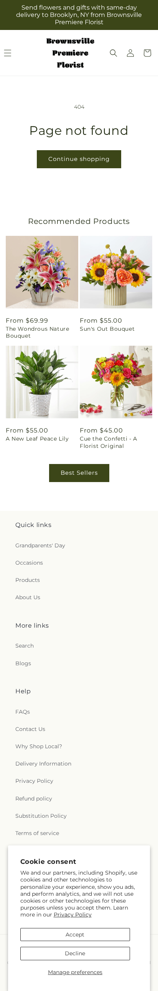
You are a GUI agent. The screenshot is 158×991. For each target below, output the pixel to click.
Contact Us (30, 729)
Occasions (29, 562)
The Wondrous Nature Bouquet (37, 332)
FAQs (22, 711)
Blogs (23, 663)
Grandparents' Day (40, 545)
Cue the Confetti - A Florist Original (108, 442)
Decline (75, 953)
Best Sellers (79, 472)
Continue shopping (79, 158)
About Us (27, 597)
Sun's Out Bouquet (107, 328)
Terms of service (37, 833)
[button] (113, 53)
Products (27, 580)
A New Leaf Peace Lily (37, 438)
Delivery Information (43, 763)
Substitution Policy (41, 815)
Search (24, 645)
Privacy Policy (73, 914)
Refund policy (33, 798)
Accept (75, 934)
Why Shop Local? (38, 746)
